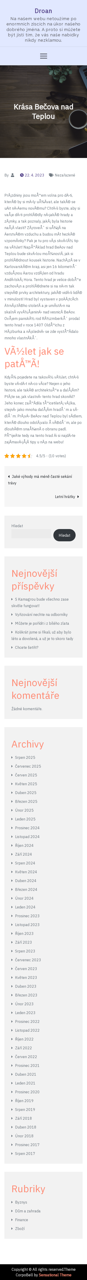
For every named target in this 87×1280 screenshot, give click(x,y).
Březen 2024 (26, 889)
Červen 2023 (26, 968)
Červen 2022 (26, 1056)
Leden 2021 (25, 1083)
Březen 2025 (26, 801)
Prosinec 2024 (27, 828)
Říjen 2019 (24, 1100)
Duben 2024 (25, 880)
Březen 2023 (26, 995)
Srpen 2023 (25, 951)
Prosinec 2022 (27, 1021)
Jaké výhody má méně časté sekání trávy (40, 479)
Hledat (17, 525)
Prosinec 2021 (27, 1065)
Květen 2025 (26, 784)
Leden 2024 (25, 907)
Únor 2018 (24, 1136)
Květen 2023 (26, 977)
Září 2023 (23, 942)
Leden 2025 (25, 819)
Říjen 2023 (24, 933)
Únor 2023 (24, 1004)
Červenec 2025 (28, 766)
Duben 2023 (25, 986)
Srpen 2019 (25, 1109)
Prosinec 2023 (27, 916)
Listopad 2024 (27, 836)
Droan (43, 11)
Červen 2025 (26, 775)
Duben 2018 (25, 1127)
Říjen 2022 (24, 1039)
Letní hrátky (65, 496)
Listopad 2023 (27, 924)
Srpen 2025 (25, 757)
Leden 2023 (25, 1012)
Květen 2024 (26, 872)
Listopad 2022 (27, 1030)
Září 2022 (23, 1048)
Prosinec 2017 (27, 1144)
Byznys (21, 1202)
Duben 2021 (25, 1074)
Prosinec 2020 (27, 1092)
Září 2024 (23, 854)
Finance (21, 1219)
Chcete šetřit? (26, 647)
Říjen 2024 (24, 845)
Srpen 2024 (25, 863)
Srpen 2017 (25, 1153)
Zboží (20, 1228)
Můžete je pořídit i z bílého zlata (42, 623)
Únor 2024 (24, 898)
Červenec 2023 (28, 960)
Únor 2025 (24, 810)
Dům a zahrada (28, 1211)
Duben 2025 (25, 792)
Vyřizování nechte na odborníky (41, 614)
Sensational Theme (55, 1275)
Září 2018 (23, 1118)
